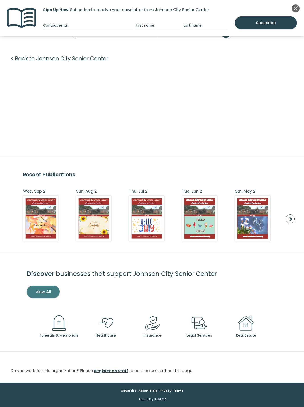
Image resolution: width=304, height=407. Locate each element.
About (143, 390)
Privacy (165, 390)
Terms (178, 390)
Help (154, 390)
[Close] (296, 8)
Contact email (55, 25)
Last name (192, 25)
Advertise (129, 390)
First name (145, 25)
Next (290, 218)
